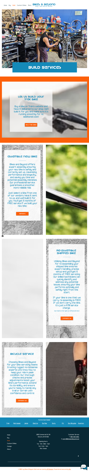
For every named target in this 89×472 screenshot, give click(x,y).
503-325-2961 (74, 437)
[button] (10, 5)
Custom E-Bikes (11, 443)
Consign (9, 446)
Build (8, 440)
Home (8, 435)
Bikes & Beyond (44, 4)
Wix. (70, 469)
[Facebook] (2, 236)
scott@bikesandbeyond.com (71, 439)
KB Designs (50, 469)
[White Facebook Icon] (78, 456)
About (9, 449)
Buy (8, 438)
